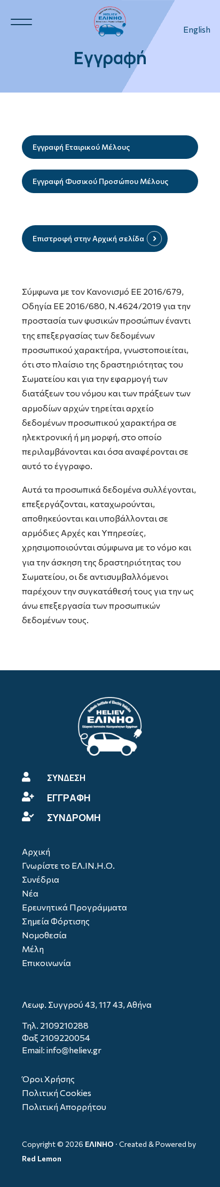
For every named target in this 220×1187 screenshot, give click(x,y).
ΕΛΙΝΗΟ (99, 1143)
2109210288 (64, 1025)
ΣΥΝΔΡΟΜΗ (74, 817)
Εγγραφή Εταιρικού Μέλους (81, 146)
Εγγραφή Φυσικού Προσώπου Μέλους (100, 181)
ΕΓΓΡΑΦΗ (69, 797)
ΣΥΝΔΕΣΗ (66, 778)
